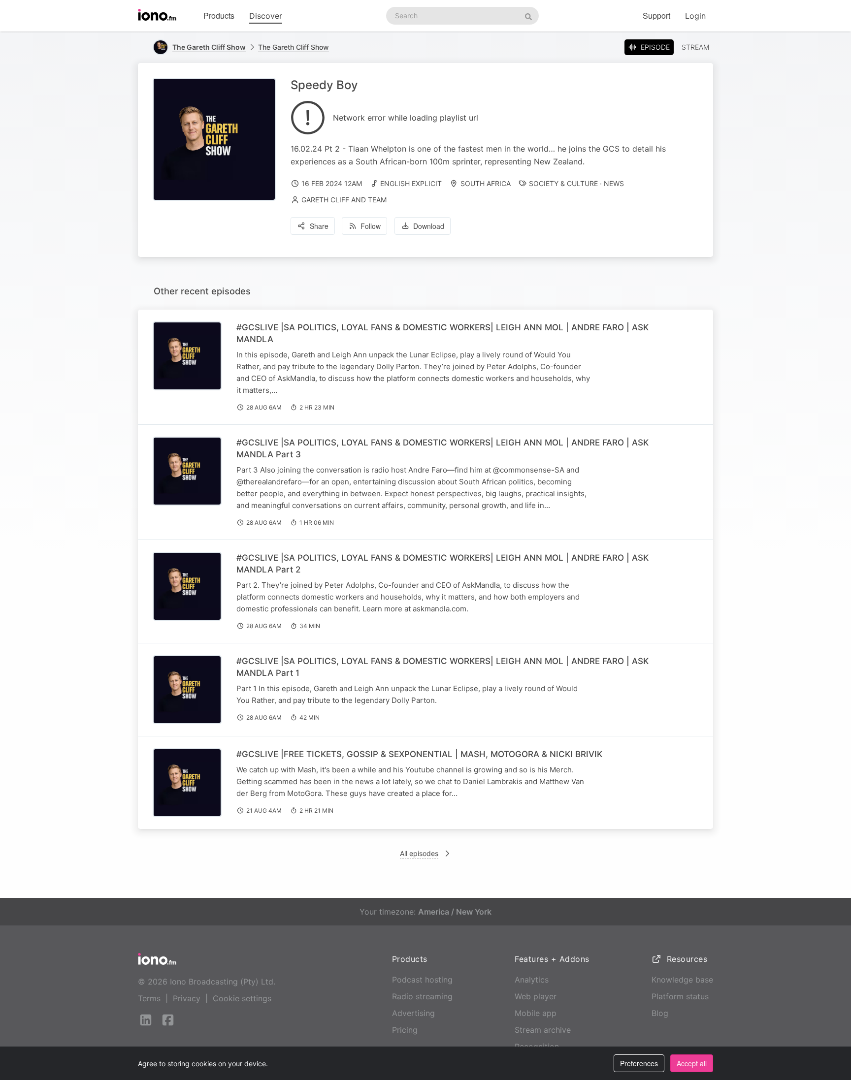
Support (656, 15)
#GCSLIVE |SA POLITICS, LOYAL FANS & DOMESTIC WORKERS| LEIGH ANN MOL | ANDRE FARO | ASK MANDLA (442, 333)
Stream (695, 47)
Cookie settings (242, 998)
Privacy (186, 998)
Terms (149, 998)
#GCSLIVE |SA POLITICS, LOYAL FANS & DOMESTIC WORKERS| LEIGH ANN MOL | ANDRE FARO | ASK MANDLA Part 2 (442, 563)
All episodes (419, 853)
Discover (265, 16)
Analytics (532, 980)
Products (218, 15)
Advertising (413, 1013)
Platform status (680, 996)
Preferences (639, 1063)
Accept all (692, 1063)
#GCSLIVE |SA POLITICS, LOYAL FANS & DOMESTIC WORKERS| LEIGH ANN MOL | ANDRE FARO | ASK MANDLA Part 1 (442, 667)
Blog (660, 1013)
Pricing (405, 1030)
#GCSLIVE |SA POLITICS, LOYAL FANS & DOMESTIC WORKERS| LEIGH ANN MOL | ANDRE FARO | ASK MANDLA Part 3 (442, 448)
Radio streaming (422, 996)
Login (695, 16)
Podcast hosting (422, 980)
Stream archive (543, 1030)
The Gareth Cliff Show (293, 47)
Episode (655, 47)
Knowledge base (682, 980)
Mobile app (535, 1013)
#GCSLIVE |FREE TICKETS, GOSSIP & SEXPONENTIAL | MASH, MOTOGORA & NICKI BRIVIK (419, 754)
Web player (535, 996)
